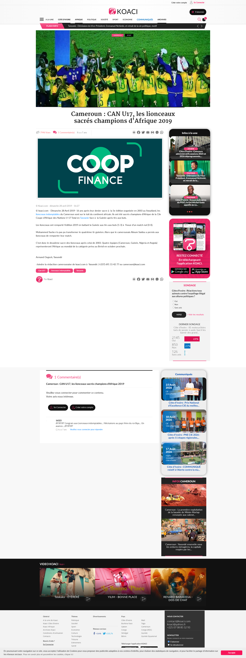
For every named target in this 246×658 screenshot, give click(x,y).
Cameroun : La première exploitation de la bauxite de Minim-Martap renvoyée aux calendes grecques (115, 26)
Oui (176, 301)
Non (176, 304)
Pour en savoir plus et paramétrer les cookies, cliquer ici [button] (48, 654)
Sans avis (178, 308)
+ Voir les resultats (195, 314)
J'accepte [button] (231, 653)
